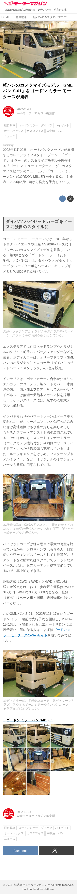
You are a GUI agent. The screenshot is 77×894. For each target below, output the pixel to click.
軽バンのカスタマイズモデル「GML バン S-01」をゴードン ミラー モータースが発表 (38, 91)
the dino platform (43, 889)
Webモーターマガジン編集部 (36, 113)
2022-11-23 (24, 109)
